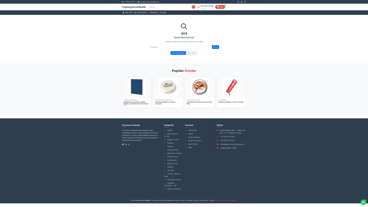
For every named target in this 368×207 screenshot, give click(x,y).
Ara (216, 47)
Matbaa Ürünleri (173, 140)
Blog (190, 147)
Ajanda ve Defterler (174, 189)
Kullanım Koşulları (194, 141)
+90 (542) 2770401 (227, 137)
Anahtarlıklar (172, 160)
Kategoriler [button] (141, 12)
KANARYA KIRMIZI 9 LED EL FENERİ (230, 102)
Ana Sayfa (129, 12)
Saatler (169, 130)
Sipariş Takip (193, 144)
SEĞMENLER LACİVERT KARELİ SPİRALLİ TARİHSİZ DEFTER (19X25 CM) (135, 103)
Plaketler (170, 143)
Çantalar (170, 146)
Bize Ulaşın (192, 53)
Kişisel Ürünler (172, 163)
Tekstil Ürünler (172, 157)
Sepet (222, 6)
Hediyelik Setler (173, 150)
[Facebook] (238, 2)
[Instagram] (241, 2)
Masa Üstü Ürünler (174, 153)
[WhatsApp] (245, 2)
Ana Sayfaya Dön (178, 53)
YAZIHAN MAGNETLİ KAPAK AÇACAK (165, 103)
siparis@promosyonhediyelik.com (232, 144)
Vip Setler (170, 170)
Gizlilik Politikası (194, 137)
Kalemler (170, 167)
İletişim (163, 12)
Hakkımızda (154, 12)
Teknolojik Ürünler (174, 180)
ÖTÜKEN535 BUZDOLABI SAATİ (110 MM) (199, 103)
